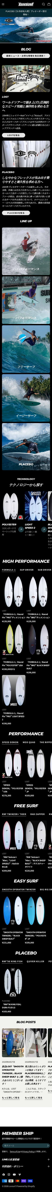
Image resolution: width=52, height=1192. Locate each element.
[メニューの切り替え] (3, 4)
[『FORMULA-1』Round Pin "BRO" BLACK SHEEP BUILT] (38, 639)
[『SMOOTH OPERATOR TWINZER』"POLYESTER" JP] (36, 910)
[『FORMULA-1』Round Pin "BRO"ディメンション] (38, 591)
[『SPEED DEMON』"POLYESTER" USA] (13, 763)
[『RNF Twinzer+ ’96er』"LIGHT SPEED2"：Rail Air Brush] (13, 835)
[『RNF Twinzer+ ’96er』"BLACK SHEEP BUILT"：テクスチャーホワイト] (36, 835)
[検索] (43, 4)
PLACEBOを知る (16, 212)
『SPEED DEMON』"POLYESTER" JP (35, 788)
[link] (26, 30)
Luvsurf (12, 1186)
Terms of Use (15, 1151)
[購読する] (48, 1145)
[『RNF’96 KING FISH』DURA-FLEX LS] (13, 982)
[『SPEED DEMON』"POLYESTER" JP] (36, 763)
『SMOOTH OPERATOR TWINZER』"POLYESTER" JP (35, 935)
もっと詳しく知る (11, 1097)
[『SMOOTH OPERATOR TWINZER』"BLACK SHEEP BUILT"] (13, 910)
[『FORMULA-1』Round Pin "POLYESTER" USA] (13, 639)
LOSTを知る (13, 135)
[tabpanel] (26, 650)
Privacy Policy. (28, 1151)
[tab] (9, 570)
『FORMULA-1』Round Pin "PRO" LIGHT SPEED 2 (13, 716)
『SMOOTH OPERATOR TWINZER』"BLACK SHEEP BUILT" (12, 935)
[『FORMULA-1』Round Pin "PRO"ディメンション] (13, 591)
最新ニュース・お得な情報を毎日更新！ (26, 55)
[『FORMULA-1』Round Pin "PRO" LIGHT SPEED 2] (13, 690)
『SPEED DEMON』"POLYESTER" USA (12, 788)
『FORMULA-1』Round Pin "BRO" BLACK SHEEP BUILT (38, 665)
